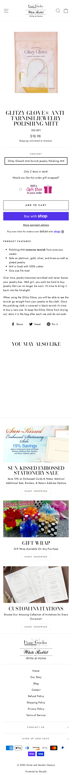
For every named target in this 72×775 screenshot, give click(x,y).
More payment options (36, 225)
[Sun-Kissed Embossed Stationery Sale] (36, 444)
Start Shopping (36, 491)
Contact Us (36, 727)
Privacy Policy (36, 709)
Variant (36, 153)
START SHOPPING (36, 556)
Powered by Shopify (36, 771)
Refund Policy (36, 696)
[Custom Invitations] (36, 584)
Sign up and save (36, 738)
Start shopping (36, 626)
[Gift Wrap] (36, 518)
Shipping (24, 140)
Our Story (35, 677)
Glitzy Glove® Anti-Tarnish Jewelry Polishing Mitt (36, 161)
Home (35, 671)
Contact (36, 690)
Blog (36, 683)
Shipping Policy (36, 702)
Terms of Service (36, 715)
